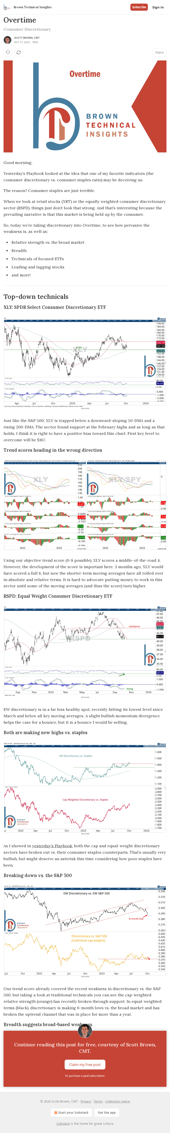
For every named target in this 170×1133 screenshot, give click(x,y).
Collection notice (117, 1101)
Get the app (107, 1112)
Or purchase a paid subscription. (85, 1076)
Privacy (86, 1101)
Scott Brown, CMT (27, 37)
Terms (98, 1101)
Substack (63, 1123)
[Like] (8, 52)
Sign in (158, 7)
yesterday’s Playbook (52, 845)
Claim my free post (85, 1064)
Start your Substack (73, 1112)
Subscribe (139, 7)
